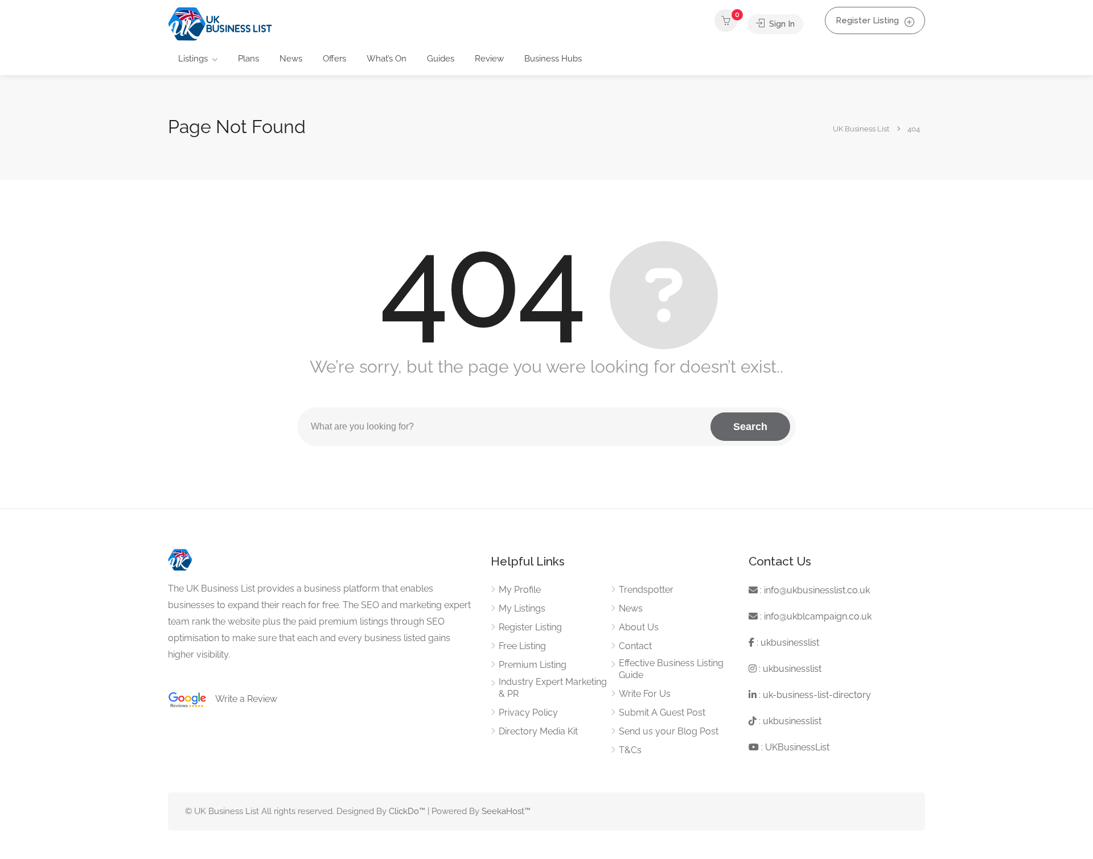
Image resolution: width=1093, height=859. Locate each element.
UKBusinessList (797, 747)
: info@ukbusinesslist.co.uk (814, 590)
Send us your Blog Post (668, 731)
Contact (635, 646)
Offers (334, 58)
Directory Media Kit (538, 731)
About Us (639, 627)
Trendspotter (646, 589)
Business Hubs (553, 58)
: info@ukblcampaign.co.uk (815, 616)
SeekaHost (503, 811)
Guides (440, 58)
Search (750, 426)
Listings (193, 58)
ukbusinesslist (790, 642)
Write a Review (242, 698)
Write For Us (645, 693)
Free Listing (522, 646)
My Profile (520, 589)
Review (489, 58)
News (291, 58)
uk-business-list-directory (817, 694)
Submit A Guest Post (662, 712)
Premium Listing (532, 664)
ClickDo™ (407, 811)
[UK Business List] (220, 23)
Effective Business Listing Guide (671, 669)
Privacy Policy (528, 712)
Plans (248, 58)
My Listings (522, 608)
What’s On (386, 58)
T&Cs (630, 750)
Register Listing (867, 20)
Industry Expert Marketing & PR (553, 687)
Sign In (781, 24)
